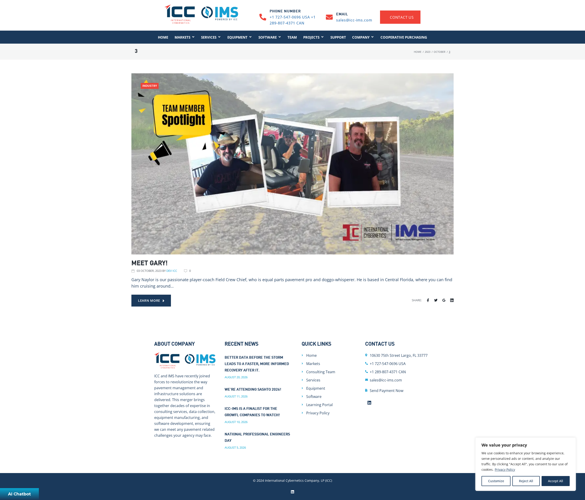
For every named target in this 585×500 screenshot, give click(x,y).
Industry (149, 86)
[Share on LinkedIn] (452, 300)
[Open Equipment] (250, 37)
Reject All (526, 481)
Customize (496, 481)
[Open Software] (279, 37)
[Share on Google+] (444, 300)
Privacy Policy (505, 469)
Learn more (149, 300)
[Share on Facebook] (428, 300)
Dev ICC (171, 271)
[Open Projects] (322, 37)
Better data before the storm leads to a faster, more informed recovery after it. (257, 364)
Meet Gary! (149, 264)
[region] (525, 464)
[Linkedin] (369, 402)
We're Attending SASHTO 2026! (253, 390)
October (439, 51)
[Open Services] (219, 37)
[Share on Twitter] (436, 300)
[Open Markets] (193, 37)
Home (417, 51)
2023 (427, 51)
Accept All (555, 481)
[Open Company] (372, 37)
